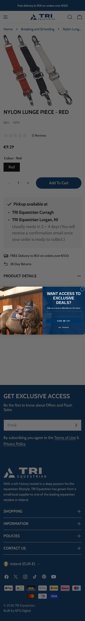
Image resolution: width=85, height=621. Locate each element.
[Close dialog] (82, 289)
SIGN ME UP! (63, 321)
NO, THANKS (64, 327)
